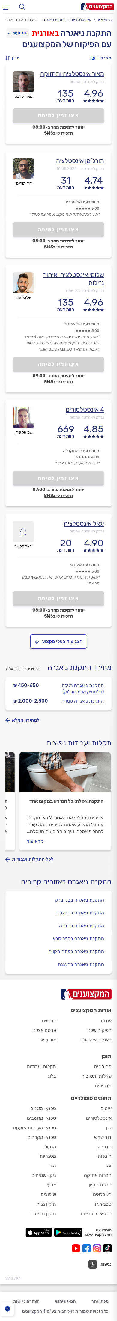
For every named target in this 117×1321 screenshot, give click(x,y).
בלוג (52, 1076)
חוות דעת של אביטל (81, 324)
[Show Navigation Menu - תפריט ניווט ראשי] (6, 7)
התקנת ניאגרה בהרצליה (80, 913)
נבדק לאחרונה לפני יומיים (84, 290)
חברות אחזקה (98, 1175)
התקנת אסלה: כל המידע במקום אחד (66, 801)
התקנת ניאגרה (54, 20)
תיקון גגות (46, 1204)
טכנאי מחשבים (41, 1118)
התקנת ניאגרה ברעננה (81, 964)
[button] (14, 58)
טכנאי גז (103, 1204)
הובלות (105, 1156)
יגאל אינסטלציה (84, 523)
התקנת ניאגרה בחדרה (81, 926)
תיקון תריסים (43, 1213)
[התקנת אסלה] (65, 775)
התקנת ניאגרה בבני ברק (79, 900)
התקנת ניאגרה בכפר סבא (78, 938)
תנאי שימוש (65, 1301)
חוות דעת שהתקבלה (81, 450)
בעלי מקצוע (106, 20)
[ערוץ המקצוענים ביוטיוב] (77, 1248)
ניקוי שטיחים (44, 1175)
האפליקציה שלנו (96, 1040)
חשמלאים (102, 1194)
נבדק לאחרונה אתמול (87, 81)
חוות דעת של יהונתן (81, 202)
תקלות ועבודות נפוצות (79, 743)
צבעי (51, 1185)
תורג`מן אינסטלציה (80, 160)
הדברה (105, 1147)
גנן (109, 1127)
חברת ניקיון (100, 1185)
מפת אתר (100, 1301)
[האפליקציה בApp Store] (39, 1232)
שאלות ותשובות (96, 1076)
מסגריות (48, 1156)
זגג (109, 1165)
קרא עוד (35, 841)
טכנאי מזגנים (43, 1108)
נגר (52, 1165)
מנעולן (50, 1147)
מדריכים (103, 1085)
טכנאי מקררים (42, 1137)
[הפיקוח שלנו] (7, 1309)
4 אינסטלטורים (85, 409)
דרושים (49, 1020)
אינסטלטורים (81, 20)
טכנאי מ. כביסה (96, 1213)
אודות (106, 1020)
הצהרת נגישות (26, 1301)
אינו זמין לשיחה (58, 115)
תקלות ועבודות (41, 1066)
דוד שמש (103, 1137)
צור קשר (47, 1040)
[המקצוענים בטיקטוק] (108, 1248)
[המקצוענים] (97, 6)
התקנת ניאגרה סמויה (83, 701)
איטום (106, 1108)
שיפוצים (48, 1194)
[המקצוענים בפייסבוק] (87, 1248)
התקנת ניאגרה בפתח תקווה (76, 951)
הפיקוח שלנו (99, 1030)
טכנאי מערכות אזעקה (34, 1127)
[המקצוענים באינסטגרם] (98, 1248)
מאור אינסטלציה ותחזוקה (72, 73)
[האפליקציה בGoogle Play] (68, 1232)
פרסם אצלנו (44, 1030)
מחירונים (103, 1066)
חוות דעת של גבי (84, 564)
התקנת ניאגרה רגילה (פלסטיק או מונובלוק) (83, 689)
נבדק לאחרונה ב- (80, 168)
